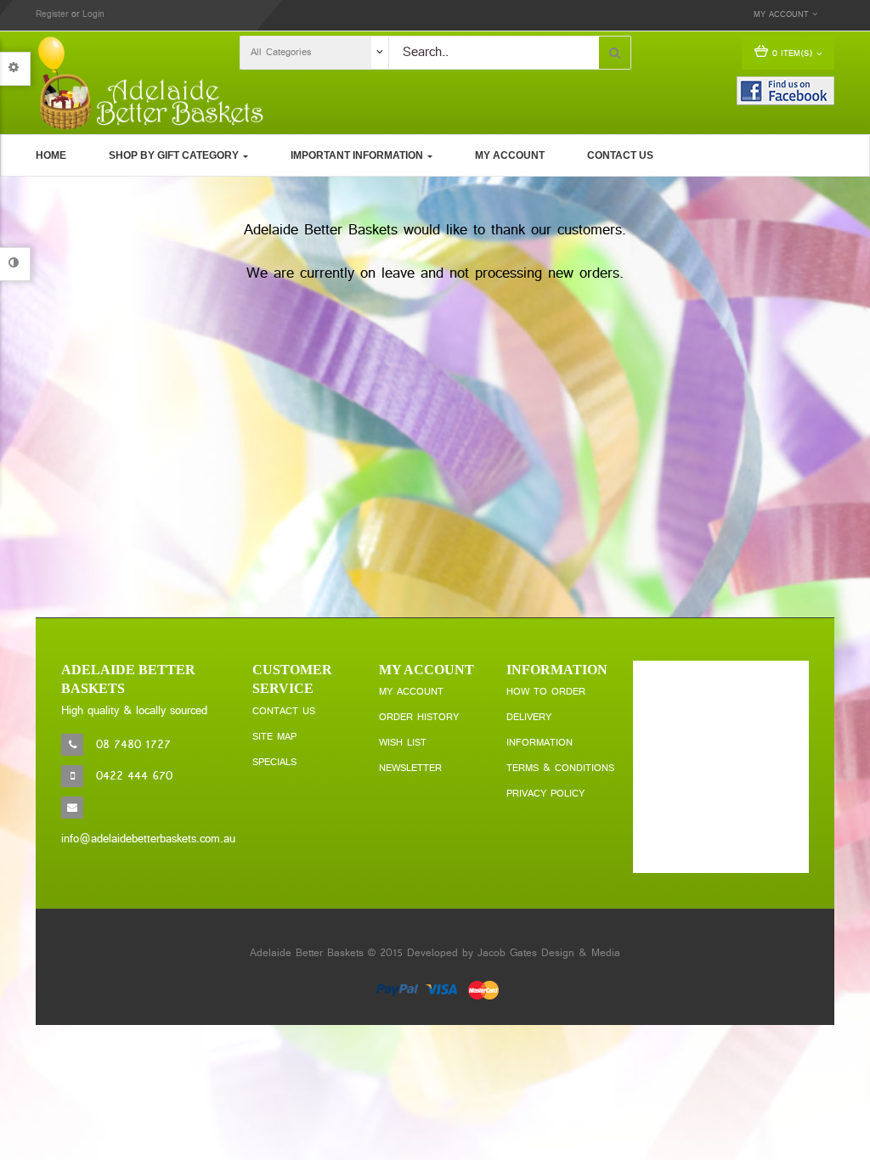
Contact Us (283, 711)
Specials (274, 762)
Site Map (274, 737)
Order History (419, 717)
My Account (411, 692)
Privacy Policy (545, 794)
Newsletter (410, 768)
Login (93, 14)
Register (52, 14)
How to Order (545, 692)
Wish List (403, 743)
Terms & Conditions (560, 768)
